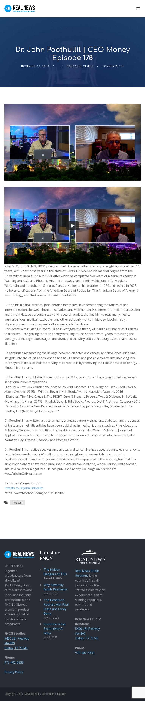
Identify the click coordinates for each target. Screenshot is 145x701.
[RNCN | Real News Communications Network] (19, 6)
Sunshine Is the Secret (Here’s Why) (55, 628)
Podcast (17, 502)
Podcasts (74, 66)
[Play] (72, 225)
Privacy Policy (13, 672)
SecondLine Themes (54, 694)
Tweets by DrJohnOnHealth (23, 488)
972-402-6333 (14, 662)
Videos (88, 66)
